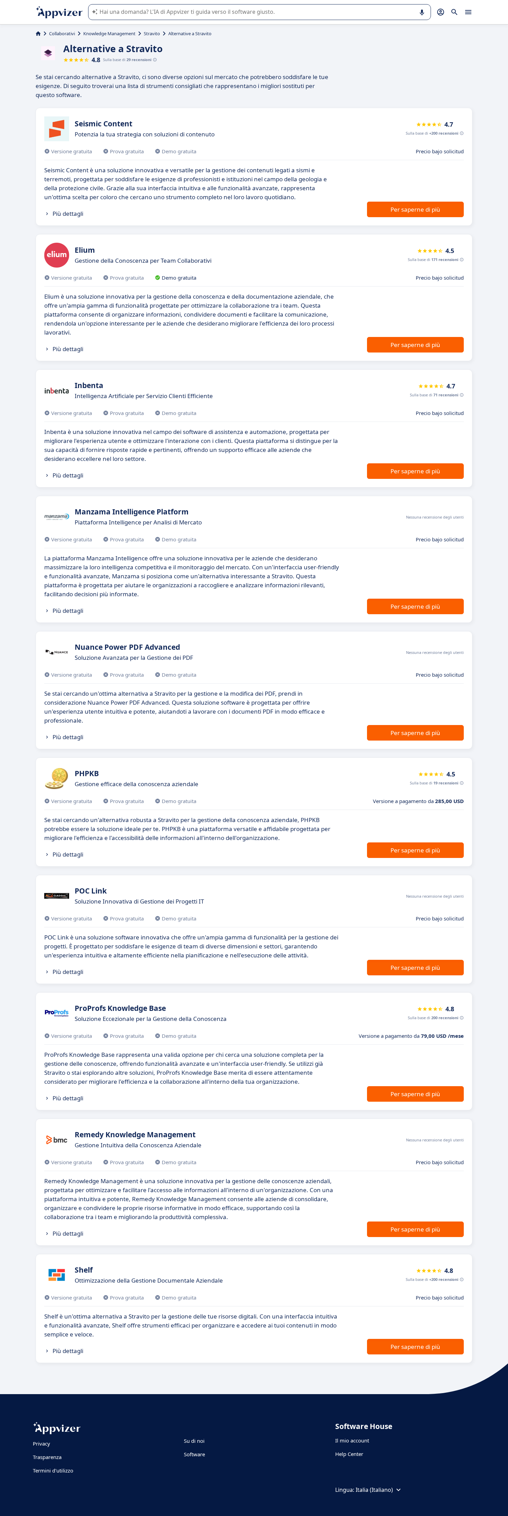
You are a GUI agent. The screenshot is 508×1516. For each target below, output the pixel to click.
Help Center (349, 1453)
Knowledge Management (109, 33)
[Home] (38, 33)
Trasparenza (47, 1457)
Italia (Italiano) (374, 1490)
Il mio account (352, 1440)
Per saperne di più (415, 209)
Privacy (41, 1443)
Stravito (152, 33)
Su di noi (194, 1440)
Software (194, 1454)
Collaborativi (62, 33)
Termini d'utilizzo (53, 1470)
